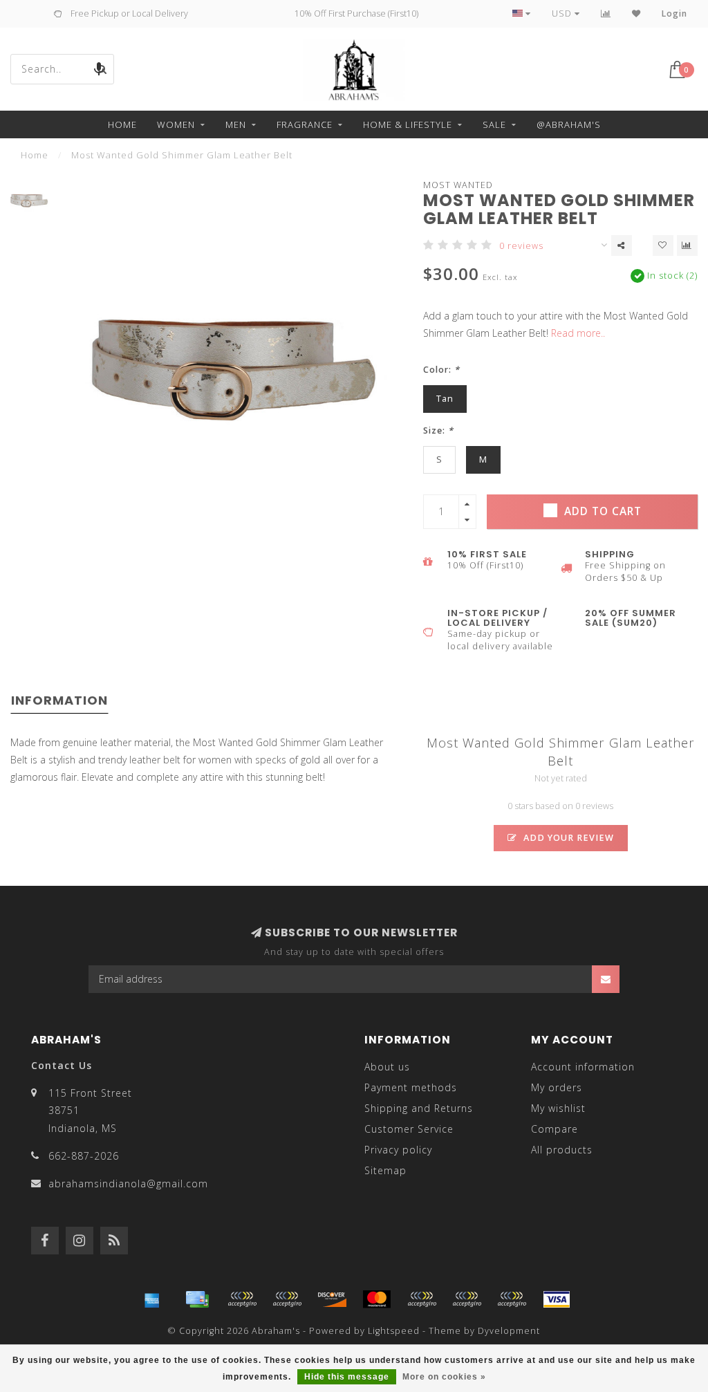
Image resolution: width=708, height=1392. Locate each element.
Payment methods (410, 1087)
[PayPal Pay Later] (466, 1299)
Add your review (567, 838)
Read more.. (578, 333)
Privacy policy (398, 1149)
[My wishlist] (636, 13)
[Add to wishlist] (663, 245)
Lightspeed (394, 1331)
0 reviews (521, 246)
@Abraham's (569, 124)
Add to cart (601, 511)
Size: (438, 430)
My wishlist (558, 1108)
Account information (583, 1066)
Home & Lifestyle (407, 124)
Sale (494, 124)
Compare (554, 1128)
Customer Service (409, 1128)
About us (387, 1066)
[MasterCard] (377, 1299)
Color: (441, 369)
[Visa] (556, 1299)
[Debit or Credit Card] (242, 1299)
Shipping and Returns (418, 1108)
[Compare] (606, 13)
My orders (556, 1087)
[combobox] (62, 69)
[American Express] (152, 1299)
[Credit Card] (197, 1299)
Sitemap (385, 1170)
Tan (445, 399)
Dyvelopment (509, 1331)
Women (176, 124)
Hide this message (346, 1377)
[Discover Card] (332, 1299)
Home (122, 124)
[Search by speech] (99, 69)
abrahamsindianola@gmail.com (128, 1183)
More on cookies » (444, 1377)
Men (235, 124)
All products (562, 1149)
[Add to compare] (687, 245)
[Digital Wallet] (287, 1299)
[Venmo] (511, 1299)
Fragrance (305, 124)
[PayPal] (421, 1299)
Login (674, 13)
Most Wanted (458, 185)
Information (59, 700)
